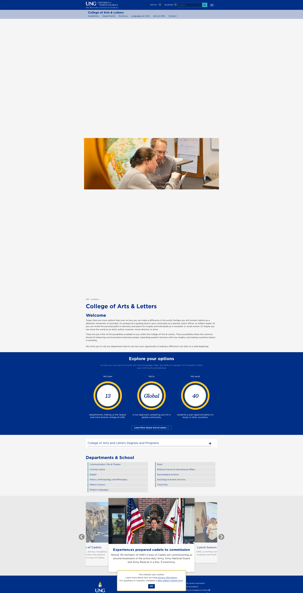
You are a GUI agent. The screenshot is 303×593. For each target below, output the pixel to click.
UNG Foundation (191, 587)
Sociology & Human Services (171, 479)
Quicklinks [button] (169, 5)
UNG (87, 299)
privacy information (167, 577)
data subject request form (170, 580)
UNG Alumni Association (194, 583)
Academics (93, 16)
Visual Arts (162, 484)
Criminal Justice (97, 469)
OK (151, 586)
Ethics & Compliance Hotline (196, 590)
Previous (80, 535)
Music (160, 464)
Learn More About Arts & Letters (150, 427)
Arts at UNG (159, 16)
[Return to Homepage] (100, 590)
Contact (173, 16)
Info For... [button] (154, 5)
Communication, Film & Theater (105, 464)
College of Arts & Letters (106, 12)
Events (122, 16)
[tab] (150, 442)
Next (219, 535)
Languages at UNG (140, 16)
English (93, 474)
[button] (212, 5)
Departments (108, 16)
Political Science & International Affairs (176, 469)
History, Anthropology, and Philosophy (108, 479)
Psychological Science (168, 474)
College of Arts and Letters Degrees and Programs (123, 443)
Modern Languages (99, 489)
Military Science (97, 484)
